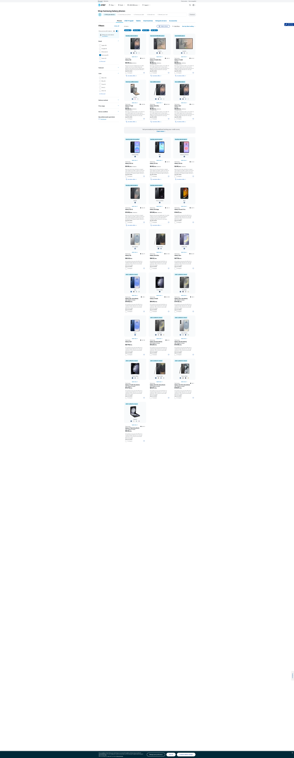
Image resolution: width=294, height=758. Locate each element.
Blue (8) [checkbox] (103, 81)
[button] (177, 26)
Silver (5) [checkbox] (104, 90)
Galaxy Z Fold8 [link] (178, 60)
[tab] (119, 21)
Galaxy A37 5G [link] (178, 163)
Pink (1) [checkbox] (103, 87)
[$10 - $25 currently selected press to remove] (148, 30)
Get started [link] (104, 36)
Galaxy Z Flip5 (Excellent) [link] (132, 428)
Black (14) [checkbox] (104, 78)
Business (106, 1)
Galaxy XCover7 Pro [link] (179, 209)
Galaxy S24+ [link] (177, 255)
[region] (135, 55)
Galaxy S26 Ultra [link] (154, 106)
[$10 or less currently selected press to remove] (139, 30)
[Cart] (190, 5)
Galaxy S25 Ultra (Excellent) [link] (157, 385)
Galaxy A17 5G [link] (154, 163)
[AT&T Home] (101, 5)
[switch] (116, 31)
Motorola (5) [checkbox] (105, 52)
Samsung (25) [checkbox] (105, 55)
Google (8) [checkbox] (104, 48)
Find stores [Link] (103, 119)
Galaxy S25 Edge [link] (154, 209)
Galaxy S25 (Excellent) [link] (180, 341)
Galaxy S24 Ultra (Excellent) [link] (182, 385)
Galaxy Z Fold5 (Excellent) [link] (132, 385)
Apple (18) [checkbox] (104, 45)
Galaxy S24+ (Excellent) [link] (180, 298)
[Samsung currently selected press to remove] (130, 30)
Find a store (184, 1)
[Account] (194, 5)
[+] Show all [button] (102, 61)
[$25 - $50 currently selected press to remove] (156, 30)
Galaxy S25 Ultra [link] (154, 255)
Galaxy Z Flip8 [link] (129, 106)
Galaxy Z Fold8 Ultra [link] (155, 60)
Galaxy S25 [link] (128, 255)
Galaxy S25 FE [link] (129, 209)
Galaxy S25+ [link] (128, 341)
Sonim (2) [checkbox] (104, 58)
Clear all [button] (116, 26)
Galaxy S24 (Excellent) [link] (156, 341)
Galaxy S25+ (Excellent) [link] (131, 298)
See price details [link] (178, 220)
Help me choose (164, 26)
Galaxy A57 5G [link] (129, 163)
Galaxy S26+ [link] (177, 106)
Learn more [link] (160, 131)
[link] (131, 36)
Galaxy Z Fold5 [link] (154, 298)
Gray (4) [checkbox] (104, 84)
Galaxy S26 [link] (128, 60)
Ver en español (192, 1)
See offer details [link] (128, 70)
